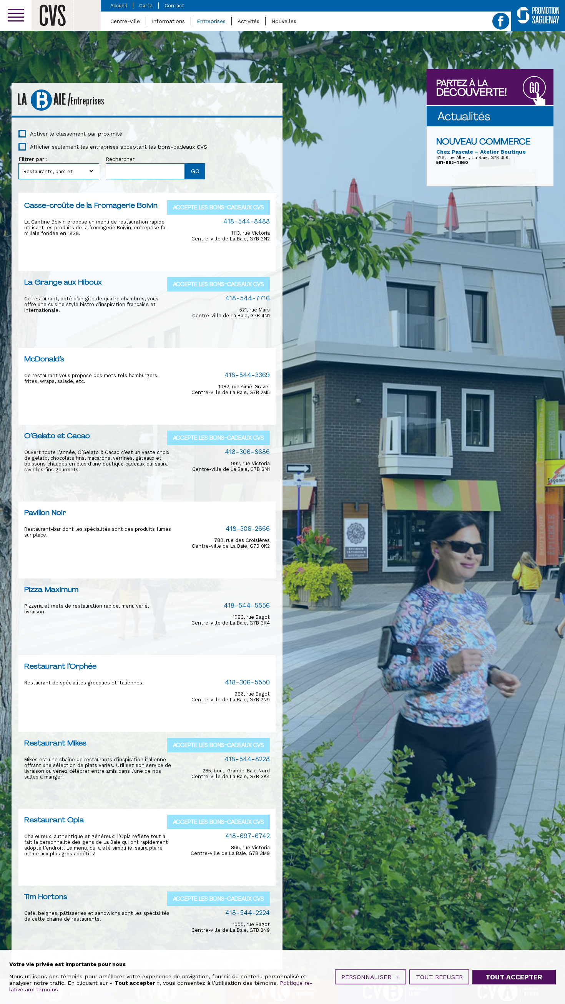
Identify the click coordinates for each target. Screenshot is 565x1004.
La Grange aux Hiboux (63, 282)
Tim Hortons (45, 896)
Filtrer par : (33, 159)
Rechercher (120, 159)
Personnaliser (370, 977)
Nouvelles (283, 21)
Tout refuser (439, 977)
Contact (174, 5)
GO (534, 88)
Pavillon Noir (45, 512)
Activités (248, 21)
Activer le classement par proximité (76, 134)
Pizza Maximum (51, 589)
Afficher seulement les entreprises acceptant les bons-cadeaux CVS (118, 147)
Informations (168, 21)
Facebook (500, 21)
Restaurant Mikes (55, 743)
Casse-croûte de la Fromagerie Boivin (91, 205)
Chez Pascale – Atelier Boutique (481, 152)
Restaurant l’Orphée (60, 666)
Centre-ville (125, 21)
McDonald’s (44, 359)
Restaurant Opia (54, 820)
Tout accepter (513, 977)
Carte (146, 5)
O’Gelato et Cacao (57, 436)
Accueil (118, 5)
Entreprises (211, 21)
